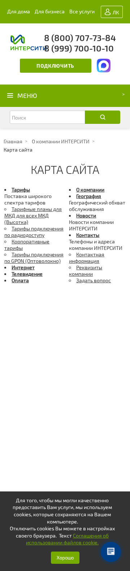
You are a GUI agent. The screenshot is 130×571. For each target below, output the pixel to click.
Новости (86, 215)
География (88, 196)
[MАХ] (103, 67)
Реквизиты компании (85, 270)
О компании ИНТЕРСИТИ (61, 141)
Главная (13, 141)
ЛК (115, 12)
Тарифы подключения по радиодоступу (34, 231)
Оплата (20, 280)
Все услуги (82, 11)
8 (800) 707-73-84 (80, 37)
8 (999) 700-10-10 (79, 48)
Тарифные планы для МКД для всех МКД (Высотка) (33, 215)
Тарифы (21, 189)
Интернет (23, 267)
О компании (90, 189)
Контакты (87, 235)
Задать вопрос (93, 280)
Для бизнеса (50, 11)
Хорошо (65, 558)
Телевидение (27, 274)
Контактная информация (86, 257)
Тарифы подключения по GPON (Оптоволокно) (34, 257)
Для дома (18, 11)
